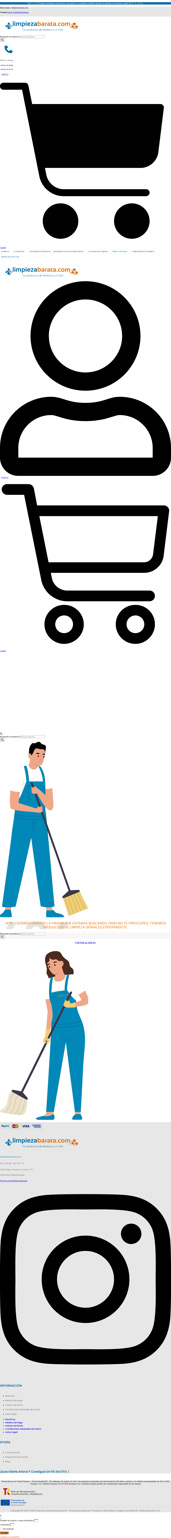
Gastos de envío (14, 1405)
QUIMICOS (5, 251)
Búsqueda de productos (10, 37)
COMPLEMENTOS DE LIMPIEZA (143, 251)
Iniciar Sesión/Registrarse (18, 12)
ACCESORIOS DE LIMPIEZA (98, 251)
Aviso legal (10, 1414)
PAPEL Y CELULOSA (120, 251)
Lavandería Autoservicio (39, 251)
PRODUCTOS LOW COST (10, 257)
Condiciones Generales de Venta (22, 1409)
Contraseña (4, 1524)
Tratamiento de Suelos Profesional (68, 251)
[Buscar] (2, 40)
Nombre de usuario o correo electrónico (16, 1520)
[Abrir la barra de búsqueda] (1, 734)
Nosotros (10, 1395)
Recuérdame (8, 1529)
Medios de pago (14, 1400)
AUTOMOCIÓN (19, 251)
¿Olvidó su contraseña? (10, 1537)
